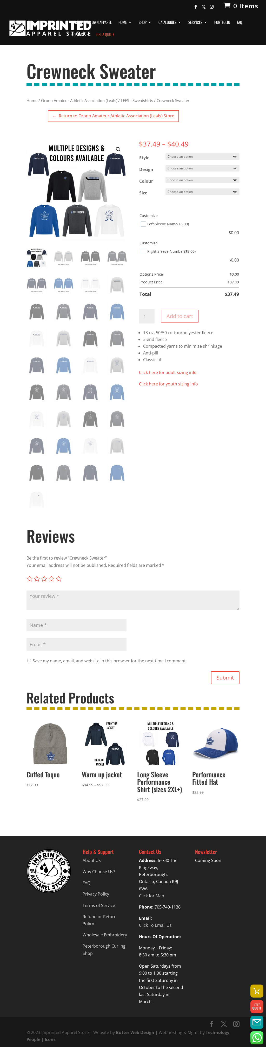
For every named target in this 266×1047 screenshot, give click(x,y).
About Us (92, 860)
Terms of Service (99, 905)
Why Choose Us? (99, 871)
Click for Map (151, 896)
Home (122, 22)
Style (144, 158)
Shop (143, 22)
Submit (225, 677)
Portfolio (222, 22)
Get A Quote (105, 35)
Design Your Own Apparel (91, 22)
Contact (77, 35)
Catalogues (167, 22)
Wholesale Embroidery (105, 935)
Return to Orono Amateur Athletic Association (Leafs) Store (113, 116)
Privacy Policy (96, 894)
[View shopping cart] (256, 991)
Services (195, 22)
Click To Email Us (155, 925)
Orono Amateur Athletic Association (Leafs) (79, 100)
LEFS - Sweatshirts (137, 100)
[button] (118, 149)
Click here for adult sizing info (168, 372)
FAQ (239, 22)
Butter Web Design (135, 1032)
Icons (50, 1039)
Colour (146, 181)
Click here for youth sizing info (168, 384)
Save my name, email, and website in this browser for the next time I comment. (110, 661)
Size (143, 193)
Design (146, 169)
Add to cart (180, 316)
